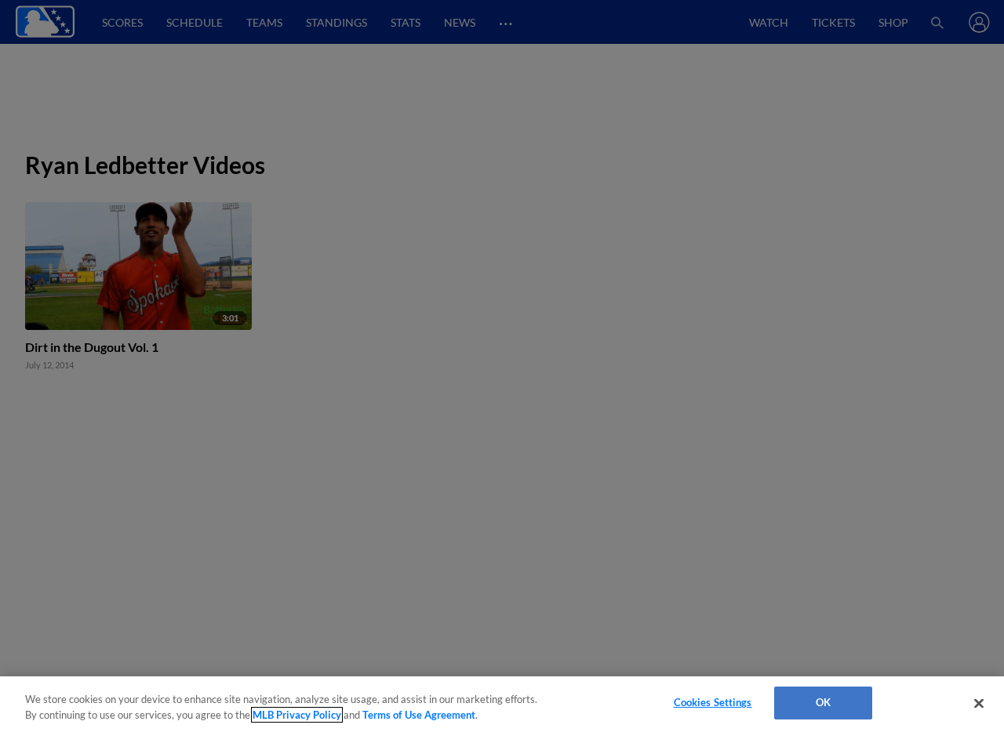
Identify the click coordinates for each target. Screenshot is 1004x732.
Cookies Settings (713, 702)
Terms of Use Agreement (418, 714)
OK (823, 702)
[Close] (979, 703)
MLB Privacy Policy (297, 714)
